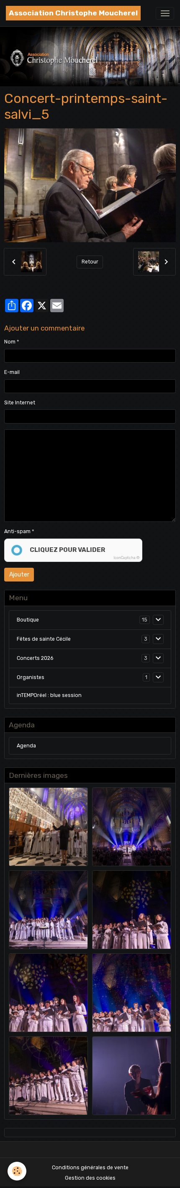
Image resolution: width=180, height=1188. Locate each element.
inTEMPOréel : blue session (49, 695)
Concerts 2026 (35, 658)
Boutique (28, 620)
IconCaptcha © (126, 558)
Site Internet (19, 403)
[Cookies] (17, 1171)
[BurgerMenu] (165, 13)
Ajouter (19, 574)
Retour (90, 262)
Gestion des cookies (90, 1178)
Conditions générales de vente (90, 1167)
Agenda (26, 746)
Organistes (30, 677)
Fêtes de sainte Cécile (44, 639)
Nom (9, 342)
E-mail (12, 372)
